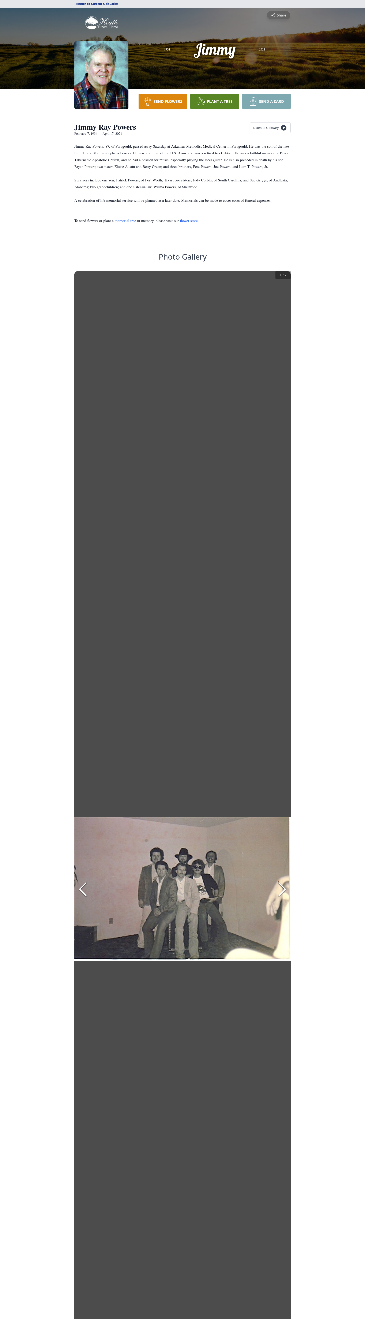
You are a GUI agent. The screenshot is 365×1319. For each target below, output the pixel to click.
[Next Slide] (282, 889)
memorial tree (125, 220)
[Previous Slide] (82, 889)
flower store (189, 220)
